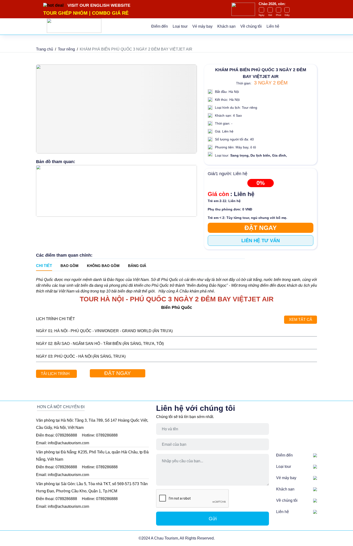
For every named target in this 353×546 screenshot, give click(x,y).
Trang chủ (44, 49)
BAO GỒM (70, 266)
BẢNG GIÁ (137, 266)
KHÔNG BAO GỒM (103, 266)
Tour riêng (66, 49)
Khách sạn (226, 26)
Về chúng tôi (251, 26)
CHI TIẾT (44, 266)
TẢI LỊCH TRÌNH (55, 374)
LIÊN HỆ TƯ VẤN (260, 240)
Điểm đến (159, 26)
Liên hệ (273, 26)
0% (260, 183)
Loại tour (180, 26)
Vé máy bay (202, 26)
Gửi (213, 518)
